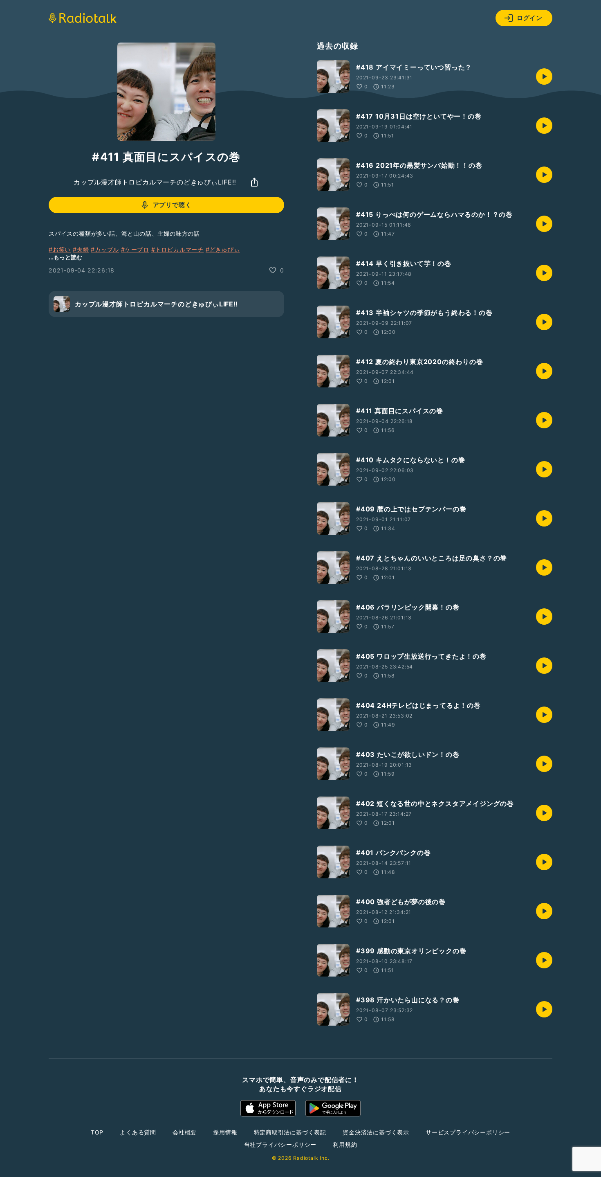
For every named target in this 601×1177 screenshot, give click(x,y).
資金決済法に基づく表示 (376, 1132)
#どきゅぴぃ (223, 249)
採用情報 (225, 1132)
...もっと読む (65, 257)
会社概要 (185, 1132)
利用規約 (345, 1144)
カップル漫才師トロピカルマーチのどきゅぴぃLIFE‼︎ (155, 182)
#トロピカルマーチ (177, 249)
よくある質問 (138, 1132)
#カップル (105, 249)
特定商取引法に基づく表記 (290, 1132)
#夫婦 (81, 249)
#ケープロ (135, 249)
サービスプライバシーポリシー (468, 1132)
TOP (97, 1132)
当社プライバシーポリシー (280, 1144)
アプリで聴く (172, 205)
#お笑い (60, 249)
